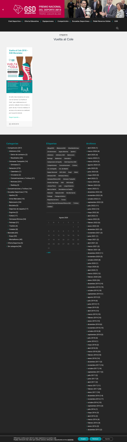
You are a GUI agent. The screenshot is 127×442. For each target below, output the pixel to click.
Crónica (74, 165)
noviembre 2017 (94, 365)
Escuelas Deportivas (80, 21)
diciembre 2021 (94, 229)
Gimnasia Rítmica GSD (54, 179)
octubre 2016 (93, 402)
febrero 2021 (93, 250)
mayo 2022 (92, 212)
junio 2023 (92, 172)
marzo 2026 (92, 151)
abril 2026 (91, 148)
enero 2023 (92, 189)
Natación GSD (59, 193)
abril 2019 (91, 311)
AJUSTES (70, 440)
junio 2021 (92, 236)
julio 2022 (91, 206)
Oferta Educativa (32, 21)
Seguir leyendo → (14, 117)
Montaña (11, 233)
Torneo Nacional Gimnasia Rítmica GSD (59, 203)
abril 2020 (91, 270)
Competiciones (52, 165)
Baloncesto (13, 202)
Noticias (14, 182)
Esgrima (12, 212)
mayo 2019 (92, 307)
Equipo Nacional (52, 172)
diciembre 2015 (94, 430)
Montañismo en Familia (65, 189)
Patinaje (12, 222)
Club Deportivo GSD (70, 162)
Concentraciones (64, 165)
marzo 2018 (92, 351)
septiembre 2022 (94, 202)
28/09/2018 (15, 124)
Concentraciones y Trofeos (21, 178)
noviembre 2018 (94, 328)
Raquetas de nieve (53, 199)
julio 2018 (91, 338)
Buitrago (49, 158)
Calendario (15, 171)
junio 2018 (92, 341)
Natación (12, 168)
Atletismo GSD (60, 155)
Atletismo (13, 151)
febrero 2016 (93, 423)
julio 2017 (91, 375)
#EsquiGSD (50, 148)
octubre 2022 (93, 199)
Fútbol (11, 216)
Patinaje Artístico (60, 196)
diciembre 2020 (94, 253)
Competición (63, 21)
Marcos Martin (51, 189)
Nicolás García (70, 193)
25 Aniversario (51, 151)
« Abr (48, 252)
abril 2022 (91, 216)
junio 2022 (92, 209)
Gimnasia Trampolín (16, 161)
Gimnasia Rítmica (15, 219)
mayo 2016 (92, 413)
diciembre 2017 (94, 362)
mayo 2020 (92, 267)
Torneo (63, 199)
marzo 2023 (92, 182)
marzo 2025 (92, 158)
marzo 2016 (92, 419)
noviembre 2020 (94, 257)
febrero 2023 (93, 185)
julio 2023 (91, 168)
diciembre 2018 (94, 324)
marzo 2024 (92, 161)
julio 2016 (91, 409)
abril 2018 (91, 348)
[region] (63, 9)
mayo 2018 (92, 345)
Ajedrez (12, 195)
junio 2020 (92, 263)
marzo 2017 (92, 385)
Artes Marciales (15, 199)
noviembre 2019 (94, 287)
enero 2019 (92, 321)
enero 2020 (92, 280)
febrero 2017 (93, 389)
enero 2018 (92, 358)
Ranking (14, 185)
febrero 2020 (93, 277)
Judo (60, 186)
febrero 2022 (93, 223)
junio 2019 (92, 304)
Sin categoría (13, 246)
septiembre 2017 (94, 372)
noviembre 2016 (94, 399)
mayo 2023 (92, 175)
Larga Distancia (68, 186)
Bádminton (58, 158)
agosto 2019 (93, 297)
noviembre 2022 (94, 195)
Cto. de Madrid (63, 169)
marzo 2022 (92, 219)
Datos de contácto (18, 155)
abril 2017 (91, 382)
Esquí (70, 172)
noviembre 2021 (94, 233)
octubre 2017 (93, 368)
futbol (76, 172)
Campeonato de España (54, 162)
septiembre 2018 (94, 335)
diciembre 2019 (94, 284)
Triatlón (12, 226)
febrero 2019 (93, 318)
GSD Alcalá (69, 182)
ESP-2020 (63, 172)
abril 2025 (91, 155)
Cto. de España (51, 169)
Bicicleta (12, 205)
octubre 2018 (93, 331)
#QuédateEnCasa (73, 148)
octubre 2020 (93, 260)
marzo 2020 (92, 273)
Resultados (15, 158)
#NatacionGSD (61, 148)
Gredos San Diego (52, 182)
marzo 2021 (92, 246)
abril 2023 (91, 178)
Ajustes (107, 439)
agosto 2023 (93, 165)
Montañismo (14, 239)
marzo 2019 (92, 314)
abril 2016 (91, 416)
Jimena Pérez (51, 186)
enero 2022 (92, 226)
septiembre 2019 (94, 294)
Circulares (14, 175)
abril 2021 (91, 243)
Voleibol (12, 229)
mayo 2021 (92, 239)
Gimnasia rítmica (63, 175)
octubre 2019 (93, 290)
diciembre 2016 (94, 396)
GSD (116, 21)
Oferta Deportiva (14, 243)
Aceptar (83, 439)
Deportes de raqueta (17, 209)
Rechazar (95, 439)
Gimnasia (14, 165)
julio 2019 (91, 301)
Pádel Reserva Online (102, 21)
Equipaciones (48, 21)
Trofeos (75, 203)
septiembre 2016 (94, 406)
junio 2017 (92, 379)
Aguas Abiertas (63, 151)
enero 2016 (92, 426)
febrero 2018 (93, 355)
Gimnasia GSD (51, 175)
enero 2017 (92, 392)
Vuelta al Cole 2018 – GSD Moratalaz (18, 51)
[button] (3, 9)
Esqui (11, 236)
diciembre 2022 (94, 192)
